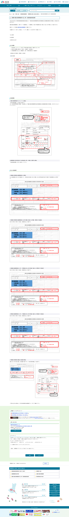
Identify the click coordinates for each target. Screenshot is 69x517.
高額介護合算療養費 (21, 27)
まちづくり (39, 5)
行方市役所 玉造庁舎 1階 (27, 426)
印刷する (45, 463)
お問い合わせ (54, 484)
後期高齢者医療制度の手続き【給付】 (18, 471)
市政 (59, 5)
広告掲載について (56, 512)
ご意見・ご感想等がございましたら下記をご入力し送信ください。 (22, 448)
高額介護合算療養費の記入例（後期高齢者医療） (20, 476)
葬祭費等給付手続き (40, 476)
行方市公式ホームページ (5, 2)
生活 (19, 5)
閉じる (58, 510)
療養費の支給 (38, 471)
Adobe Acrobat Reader (34, 417)
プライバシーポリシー (54, 493)
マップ (43, 484)
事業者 (49, 5)
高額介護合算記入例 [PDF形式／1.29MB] (20, 413)
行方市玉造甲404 (19, 426)
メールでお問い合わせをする (16, 430)
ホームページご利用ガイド (54, 491)
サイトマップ (54, 495)
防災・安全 (9, 5)
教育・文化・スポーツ (29, 5)
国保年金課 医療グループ (15, 424)
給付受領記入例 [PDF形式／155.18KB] (19, 415)
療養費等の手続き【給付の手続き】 (17, 468)
